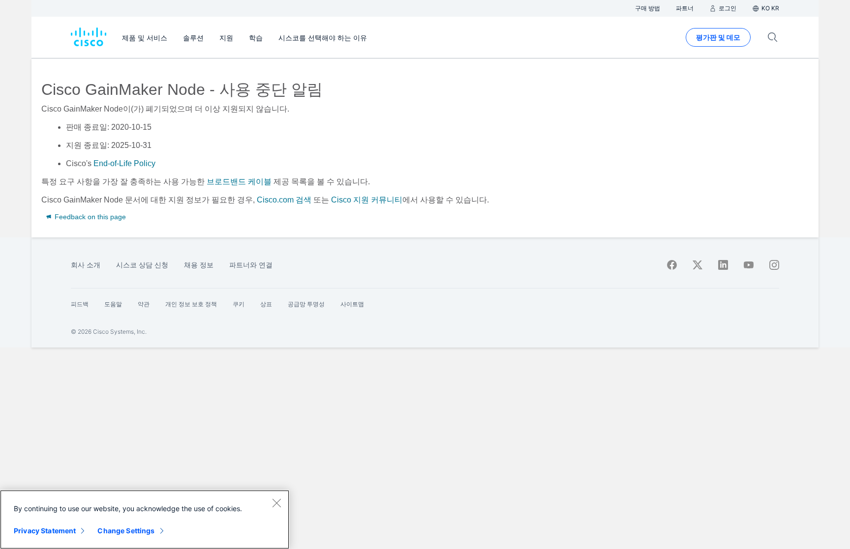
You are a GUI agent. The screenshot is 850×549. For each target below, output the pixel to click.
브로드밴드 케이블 (239, 181)
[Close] (276, 503)
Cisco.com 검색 (284, 200)
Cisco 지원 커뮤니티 (366, 200)
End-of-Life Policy (124, 163)
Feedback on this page (89, 217)
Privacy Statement (45, 530)
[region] (144, 519)
